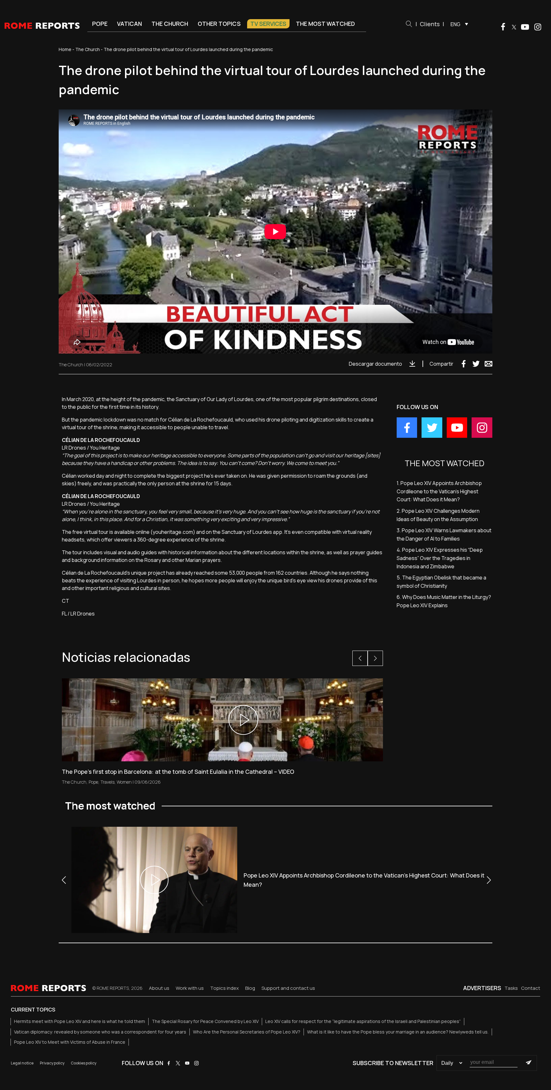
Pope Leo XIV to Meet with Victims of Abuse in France (69, 1042)
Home (65, 49)
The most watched (325, 23)
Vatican (129, 23)
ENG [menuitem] (455, 24)
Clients (430, 24)
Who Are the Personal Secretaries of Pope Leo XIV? (246, 1032)
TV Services (268, 23)
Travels (107, 782)
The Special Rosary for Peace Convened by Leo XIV (205, 1021)
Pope (99, 23)
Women (124, 782)
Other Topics (219, 23)
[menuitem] (457, 23)
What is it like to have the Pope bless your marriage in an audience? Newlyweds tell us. (398, 1032)
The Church (169, 23)
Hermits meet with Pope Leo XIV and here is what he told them (79, 1021)
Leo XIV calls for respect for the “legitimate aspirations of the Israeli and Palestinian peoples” (363, 1021)
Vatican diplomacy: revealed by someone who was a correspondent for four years (100, 1032)
